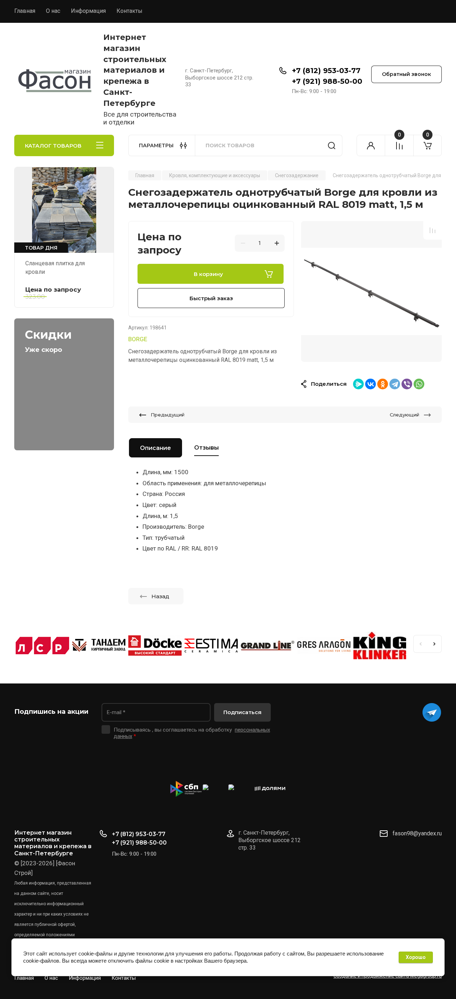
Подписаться (242, 712)
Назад (160, 596)
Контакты (129, 10)
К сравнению (432, 230)
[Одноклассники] (382, 384)
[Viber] (406, 384)
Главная (24, 10)
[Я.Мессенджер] (358, 384)
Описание (155, 448)
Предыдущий (168, 414)
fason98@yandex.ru (417, 833)
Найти (331, 145)
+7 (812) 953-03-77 (326, 70)
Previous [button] (420, 644)
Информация (88, 10)
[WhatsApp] (419, 384)
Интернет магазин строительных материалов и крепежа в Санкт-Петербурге (134, 70)
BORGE (137, 339)
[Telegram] (394, 384)
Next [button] (435, 644)
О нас (53, 10)
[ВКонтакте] (370, 384)
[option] (371, 291)
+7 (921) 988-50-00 (327, 81)
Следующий (404, 414)
